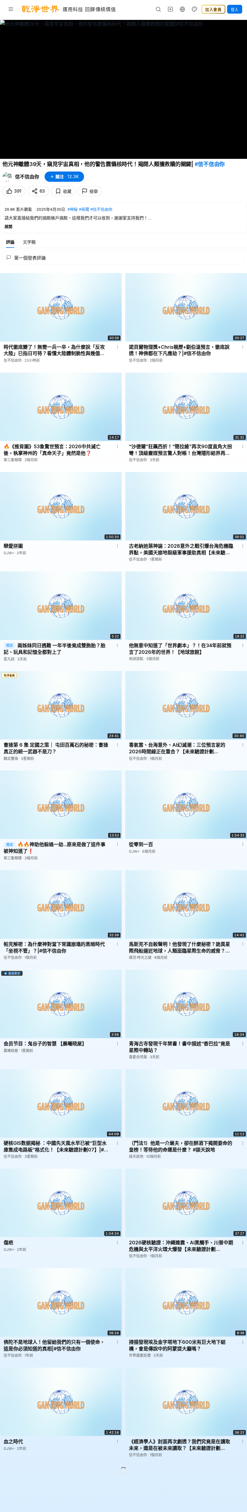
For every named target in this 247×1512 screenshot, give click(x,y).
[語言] (182, 9)
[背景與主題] (194, 9)
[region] (123, 89)
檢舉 (93, 191)
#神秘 (72, 209)
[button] (123, 217)
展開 (8, 226)
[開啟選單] (10, 9)
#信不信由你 (210, 164)
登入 (235, 9)
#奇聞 (84, 209)
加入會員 (213, 9)
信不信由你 (27, 177)
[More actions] (117, 347)
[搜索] (158, 9)
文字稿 (29, 241)
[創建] (170, 9)
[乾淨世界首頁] (40, 9)
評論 (10, 241)
